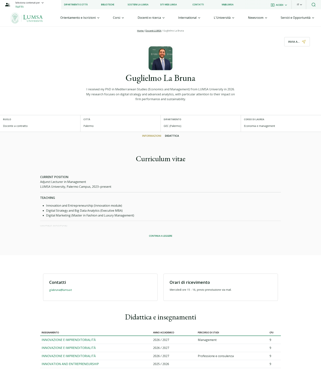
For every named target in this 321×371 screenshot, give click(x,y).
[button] (299, 4)
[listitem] (76, 4)
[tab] (79, 17)
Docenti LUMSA (153, 30)
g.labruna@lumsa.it (60, 290)
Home (140, 30)
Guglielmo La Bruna (173, 30)
